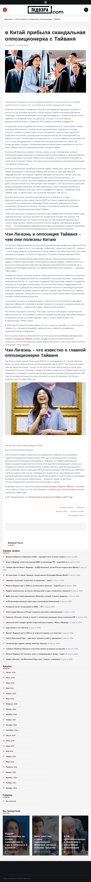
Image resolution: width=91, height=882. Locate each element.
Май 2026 (9, 688)
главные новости (67, 507)
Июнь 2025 (10, 746)
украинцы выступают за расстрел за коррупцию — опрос (29, 580)
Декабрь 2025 (11, 714)
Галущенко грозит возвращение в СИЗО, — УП (24, 607)
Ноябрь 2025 (11, 720)
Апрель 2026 (11, 693)
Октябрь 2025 (11, 725)
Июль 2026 (10, 678)
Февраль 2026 (11, 704)
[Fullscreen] (6, 441)
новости (81, 507)
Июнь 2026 (10, 683)
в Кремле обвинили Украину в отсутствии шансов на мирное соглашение (35, 649)
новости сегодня (78, 511)
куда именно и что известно (17, 628)
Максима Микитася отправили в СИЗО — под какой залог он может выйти (35, 557)
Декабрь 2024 (11, 777)
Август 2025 (10, 735)
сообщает (66, 121)
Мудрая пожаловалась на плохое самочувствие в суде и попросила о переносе (38, 591)
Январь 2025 (11, 772)
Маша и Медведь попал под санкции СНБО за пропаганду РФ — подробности (36, 562)
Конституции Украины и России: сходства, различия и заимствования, (34, 612)
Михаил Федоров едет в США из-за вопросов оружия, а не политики (33, 633)
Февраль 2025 (11, 767)
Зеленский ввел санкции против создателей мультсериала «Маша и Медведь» (37, 622)
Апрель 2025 (11, 756)
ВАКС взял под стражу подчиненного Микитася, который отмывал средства (36, 596)
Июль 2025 (10, 741)
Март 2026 (10, 699)
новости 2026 (62, 511)
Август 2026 (11, 672)
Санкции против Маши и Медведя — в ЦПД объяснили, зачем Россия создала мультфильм (42, 567)
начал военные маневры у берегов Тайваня (54, 486)
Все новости (11, 801)
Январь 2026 (11, 709)
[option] (16, 835)
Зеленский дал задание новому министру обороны (26, 643)
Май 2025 (9, 751)
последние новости (77, 515)
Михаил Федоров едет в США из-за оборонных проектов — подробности (35, 586)
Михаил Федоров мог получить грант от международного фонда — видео (35, 654)
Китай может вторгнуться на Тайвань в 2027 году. (51, 497)
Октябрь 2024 (11, 788)
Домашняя (8, 19)
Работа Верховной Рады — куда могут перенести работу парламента (33, 638)
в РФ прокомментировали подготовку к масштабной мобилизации (32, 601)
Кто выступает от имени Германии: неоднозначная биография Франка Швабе (37, 575)
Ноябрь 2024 (11, 783)
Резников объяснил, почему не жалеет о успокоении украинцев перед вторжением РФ (40, 617)
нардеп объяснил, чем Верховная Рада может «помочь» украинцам (33, 659)
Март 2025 (10, 762)
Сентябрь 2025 (12, 730)
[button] (83, 811)
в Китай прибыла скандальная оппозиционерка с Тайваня (37, 19)
